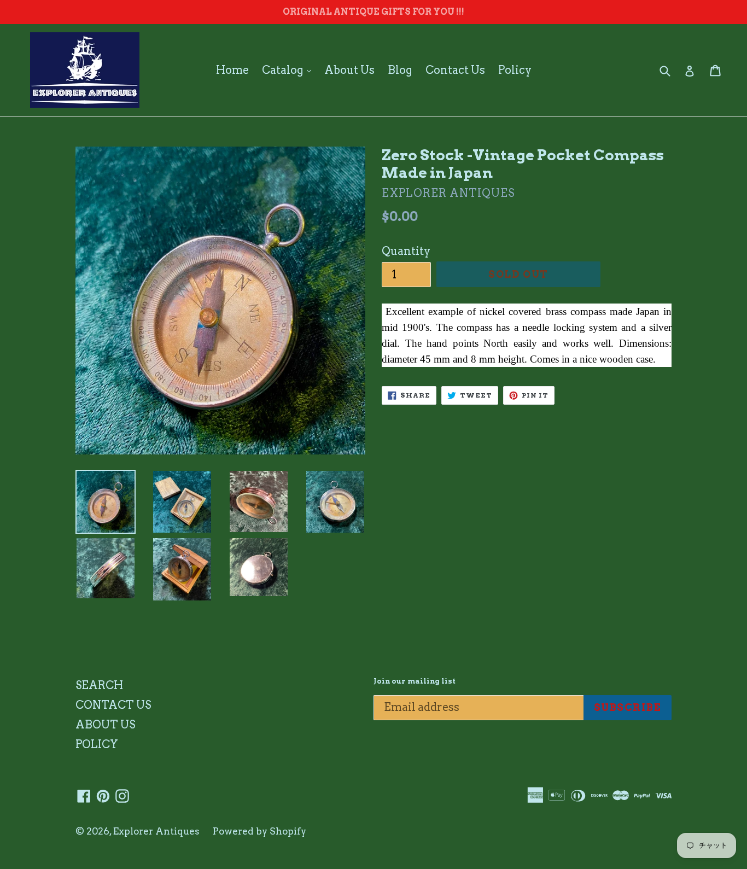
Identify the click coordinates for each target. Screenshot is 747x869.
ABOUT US (105, 724)
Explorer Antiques (156, 831)
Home (232, 70)
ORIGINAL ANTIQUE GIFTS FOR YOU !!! (373, 12)
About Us (349, 70)
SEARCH (99, 685)
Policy (515, 70)
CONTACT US (113, 704)
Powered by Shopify (259, 831)
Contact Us (455, 70)
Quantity (406, 251)
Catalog (289, 70)
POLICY (96, 744)
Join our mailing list (415, 681)
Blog (400, 70)
